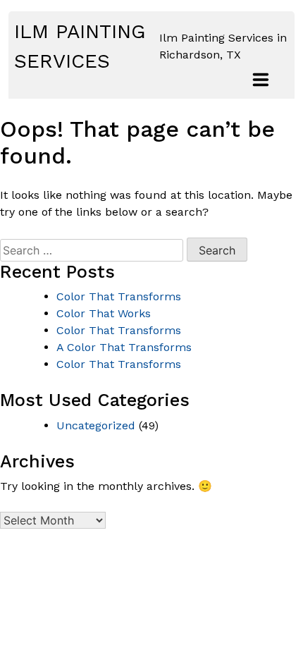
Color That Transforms (118, 296)
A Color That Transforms (124, 347)
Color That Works (103, 313)
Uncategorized (95, 425)
